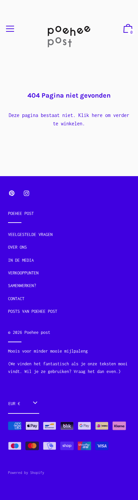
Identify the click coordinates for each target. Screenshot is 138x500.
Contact (16, 298)
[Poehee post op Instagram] (26, 193)
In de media (21, 260)
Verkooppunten (23, 272)
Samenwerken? (22, 285)
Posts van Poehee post (32, 311)
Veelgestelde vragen (30, 234)
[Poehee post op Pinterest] (11, 193)
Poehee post (37, 332)
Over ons (17, 247)
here (97, 115)
